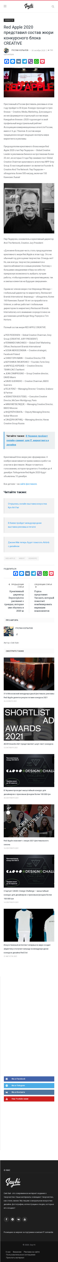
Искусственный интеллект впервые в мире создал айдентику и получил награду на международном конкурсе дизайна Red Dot (27, 949)
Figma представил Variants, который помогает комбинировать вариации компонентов (44, 601)
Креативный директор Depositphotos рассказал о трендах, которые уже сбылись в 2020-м (14, 601)
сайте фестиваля (28, 484)
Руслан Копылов (20, 50)
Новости (9, 20)
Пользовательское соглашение (20, 1255)
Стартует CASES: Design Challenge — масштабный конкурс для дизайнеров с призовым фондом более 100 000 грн (28, 895)
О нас (8, 1252)
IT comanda (48, 1232)
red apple (10, 558)
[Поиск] (53, 6)
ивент (22, 558)
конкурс (33, 558)
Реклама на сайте (32, 1252)
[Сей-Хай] (29, 6)
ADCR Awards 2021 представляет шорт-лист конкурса (28, 744)
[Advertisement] (26, 1026)
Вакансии (17, 1252)
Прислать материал (15, 1258)
